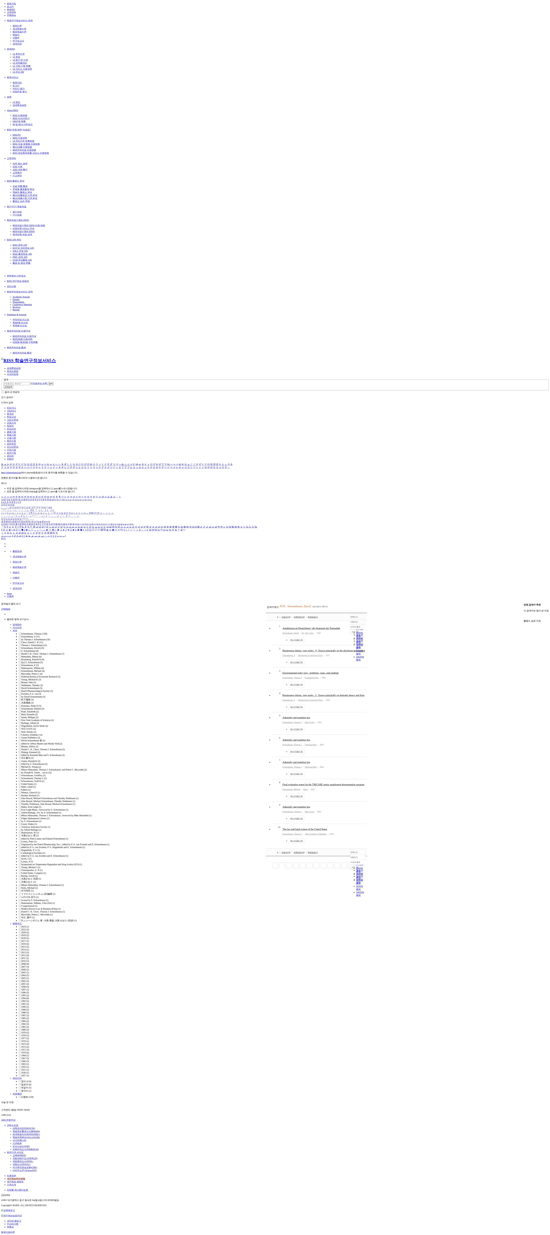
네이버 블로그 (14, 1221)
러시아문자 (12, 447)
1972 (25, 1047)
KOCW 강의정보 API (23, 248)
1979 (25, 1032)
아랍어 (10, 459)
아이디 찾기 (19, 88)
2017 (25, 941)
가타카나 (11, 411)
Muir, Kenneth (29, 714)
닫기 (3, 538)
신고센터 (17, 175)
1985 (25, 1018)
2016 (25, 944)
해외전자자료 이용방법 (24, 150)
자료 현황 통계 (20, 186)
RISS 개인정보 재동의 (18, 281)
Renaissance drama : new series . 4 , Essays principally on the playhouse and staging (323, 650)
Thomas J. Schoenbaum (34, 645)
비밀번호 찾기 (20, 91)
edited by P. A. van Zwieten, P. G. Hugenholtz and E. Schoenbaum (53, 847)
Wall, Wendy (28, 732)
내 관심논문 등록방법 (23, 141)
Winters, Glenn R (30, 792)
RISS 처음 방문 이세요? (19, 130)
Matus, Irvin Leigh (31, 807)
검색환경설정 (19, 105)
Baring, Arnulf (29, 876)
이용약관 (11, 1175)
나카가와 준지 (30, 897)
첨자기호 (11, 441)
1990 (25, 1007)
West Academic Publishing (316, 834)
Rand (305, 789)
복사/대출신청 (296, 640)
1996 (25, 992)
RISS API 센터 (14, 240)
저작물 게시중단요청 (17, 1190)
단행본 (16, 38)
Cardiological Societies (33, 853)
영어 (26, 1081)
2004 (25, 975)
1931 (25, 1070)
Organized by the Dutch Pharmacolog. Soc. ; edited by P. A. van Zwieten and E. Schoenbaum (65, 844)
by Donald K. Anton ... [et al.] (36, 772)
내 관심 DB (18, 72)
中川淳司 (27, 891)
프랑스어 (11, 423)
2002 (25, 981)
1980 (25, 1029)
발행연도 (17, 923)
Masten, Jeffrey (29, 746)
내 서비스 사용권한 (22, 69)
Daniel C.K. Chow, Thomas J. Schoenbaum (42, 654)
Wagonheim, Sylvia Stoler (34, 726)
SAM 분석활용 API (22, 260)
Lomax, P (27, 861)
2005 (25, 972)
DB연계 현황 (19, 121)
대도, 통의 (28, 917)
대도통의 (27, 758)
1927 (25, 1075)
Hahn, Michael (29, 888)
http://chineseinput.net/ (11, 472)
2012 (25, 955)
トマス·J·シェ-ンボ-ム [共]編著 (38, 894)
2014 (25, 949)
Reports (16, 310)
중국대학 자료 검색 (22, 234)
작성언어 (17, 1078)
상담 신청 (17, 166)
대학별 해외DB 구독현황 (25, 342)
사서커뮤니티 (19, 1140)
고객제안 (17, 172)
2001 (25, 984)
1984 (25, 1021)
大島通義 (27, 703)
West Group (309, 722)
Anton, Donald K (30, 761)
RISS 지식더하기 (21, 118)
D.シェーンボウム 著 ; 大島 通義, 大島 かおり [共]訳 (49, 920)
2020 (25, 932)
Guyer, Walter (29, 824)
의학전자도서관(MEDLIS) (26, 1149)
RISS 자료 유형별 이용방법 (26, 144)
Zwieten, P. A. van (31, 694)
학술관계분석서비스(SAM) (26, 1137)
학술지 (16, 35)
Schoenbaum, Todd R (32, 781)
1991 (25, 1004)
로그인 (10, 6)
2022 (25, 929)
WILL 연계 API (20, 251)
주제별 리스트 (20, 325)
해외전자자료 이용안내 (18, 331)
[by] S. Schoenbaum (32, 662)
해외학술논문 (19, 32)
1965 (25, 1064)
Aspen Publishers (30, 737)
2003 (25, 978)
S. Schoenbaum (30, 651)
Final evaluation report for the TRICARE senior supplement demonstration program (323, 784)
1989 (25, 1009)
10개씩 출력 (355, 862)
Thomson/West (311, 745)
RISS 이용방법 (20, 115)
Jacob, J (26, 858)
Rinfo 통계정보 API (22, 254)
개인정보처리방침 (16, 1178)
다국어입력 (12, 374)
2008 (25, 964)
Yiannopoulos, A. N (32, 870)
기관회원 (17, 1143)
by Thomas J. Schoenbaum (35, 639)
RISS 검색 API (20, 245)
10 (279, 827)
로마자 (10, 456)
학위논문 (17, 26)
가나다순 (17, 627)
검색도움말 (12, 371)
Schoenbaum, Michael (33, 671)
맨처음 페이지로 (275, 865)
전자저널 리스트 (21, 319)
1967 (25, 1058)
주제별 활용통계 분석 (23, 189)
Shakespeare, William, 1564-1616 (38, 903)
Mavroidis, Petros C (31, 674)
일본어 (26, 1084)
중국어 (10, 414)
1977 (25, 1038)
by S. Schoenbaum (31, 821)
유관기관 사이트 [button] (15, 1152)
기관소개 (11, 1184)
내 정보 (16, 102)
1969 (25, 1055)
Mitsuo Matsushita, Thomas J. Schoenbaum (42, 885)
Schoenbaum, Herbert (32, 709)
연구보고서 (18, 41)
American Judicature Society (35, 827)
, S (288, 655)
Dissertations (18, 302)
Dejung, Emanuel (30, 752)
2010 (25, 961)
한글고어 (11, 417)
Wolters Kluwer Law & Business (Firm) (41, 909)
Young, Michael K (31, 679)
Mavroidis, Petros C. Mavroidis (37, 914)
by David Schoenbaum (33, 696)
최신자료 (17, 212)
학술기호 (11, 435)
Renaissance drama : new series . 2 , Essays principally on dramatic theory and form (323, 695)
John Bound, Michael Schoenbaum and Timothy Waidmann (49, 798)
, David (290, 633)
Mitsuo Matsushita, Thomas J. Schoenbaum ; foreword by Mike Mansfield (56, 815)
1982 (25, 1024)
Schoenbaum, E (30, 665)
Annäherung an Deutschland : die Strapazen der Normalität (311, 628)
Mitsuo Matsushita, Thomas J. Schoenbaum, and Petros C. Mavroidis (54, 769)
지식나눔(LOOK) (21, 1146)
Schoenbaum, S (30, 636)
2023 (25, 926)
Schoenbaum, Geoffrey (33, 775)
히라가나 (11, 408)
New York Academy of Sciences (37, 720)
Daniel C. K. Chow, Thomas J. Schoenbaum (43, 749)
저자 (15, 630)
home (9, 593)
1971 (25, 1050)
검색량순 (17, 624)
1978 (25, 1035)
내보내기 (285, 617)
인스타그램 (12, 1224)
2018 (25, 938)
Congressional (29, 906)
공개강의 (17, 44)
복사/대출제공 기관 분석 (25, 195)
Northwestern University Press (310, 655)
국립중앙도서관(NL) (23, 1161)
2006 (25, 969)
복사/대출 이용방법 (22, 147)
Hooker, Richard (30, 795)
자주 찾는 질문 (20, 163)
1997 (25, 989)
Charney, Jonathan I (31, 735)
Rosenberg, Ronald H (32, 659)
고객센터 (11, 12)
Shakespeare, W (30, 832)
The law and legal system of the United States (304, 829)
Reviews (16, 307)
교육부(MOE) (19, 1155)
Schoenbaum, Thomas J (34, 634)
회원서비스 (12, 77)
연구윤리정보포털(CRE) (25, 1167)
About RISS (12, 110)
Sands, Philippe (29, 717)
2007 (25, 967)
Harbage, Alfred (30, 723)
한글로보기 (313, 617)
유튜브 (10, 1227)
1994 (25, 998)
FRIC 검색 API (20, 257)
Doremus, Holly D (31, 706)
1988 (25, 1012)
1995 (25, 995)
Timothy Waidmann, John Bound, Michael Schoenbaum (48, 804)
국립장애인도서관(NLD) (25, 1158)
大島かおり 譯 (30, 835)
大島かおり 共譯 (31, 879)
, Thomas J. (292, 834)
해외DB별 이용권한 (23, 339)
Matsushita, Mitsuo (31, 656)
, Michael (291, 789)
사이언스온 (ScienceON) (25, 1170)
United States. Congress (33, 873)
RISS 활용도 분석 (15, 181)
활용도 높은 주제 (21, 201)
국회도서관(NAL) (21, 1164)
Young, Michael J (30, 867)
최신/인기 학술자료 (16, 206)
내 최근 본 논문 (20, 60)
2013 (25, 952)
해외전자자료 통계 (16, 347)
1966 (25, 1061)
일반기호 (11, 453)
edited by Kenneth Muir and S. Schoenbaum (43, 755)
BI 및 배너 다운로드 (23, 124)
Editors (26, 790)
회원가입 (11, 3)
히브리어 (11, 429)
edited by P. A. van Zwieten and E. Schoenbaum (44, 856)
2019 (25, 935)
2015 (25, 946)
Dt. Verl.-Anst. (308, 633)
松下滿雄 (27, 699)
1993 (25, 1001)
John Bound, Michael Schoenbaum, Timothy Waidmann (48, 801)
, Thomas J (292, 678)
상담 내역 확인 (20, 169)
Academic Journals (21, 297)
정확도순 (354, 617)
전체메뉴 (11, 15)
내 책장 (16, 57)
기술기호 (11, 438)
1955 (25, 1067)
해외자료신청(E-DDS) (18, 220)
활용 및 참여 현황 (21, 263)
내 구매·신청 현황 (22, 66)
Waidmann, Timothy (32, 685)
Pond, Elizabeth (30, 711)
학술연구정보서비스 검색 (20, 20)
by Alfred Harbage (31, 830)
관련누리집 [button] (12, 1125)
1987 (25, 1015)
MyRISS (11, 9)
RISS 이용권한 (20, 138)
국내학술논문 (19, 29)
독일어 (10, 426)
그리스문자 (12, 420)
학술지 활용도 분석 (22, 192)
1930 (25, 1072)
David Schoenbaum (31, 688)
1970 (25, 1052)
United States (28, 784)
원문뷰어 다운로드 (16, 276)
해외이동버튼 (8, 1232)
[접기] (524, 616)
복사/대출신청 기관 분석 (25, 198)
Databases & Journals (16, 314)
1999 (25, 987)
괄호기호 (11, 432)
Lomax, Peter (29, 841)
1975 (25, 1044)
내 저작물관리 (20, 63)
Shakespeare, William (32, 668)
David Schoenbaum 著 (33, 740)
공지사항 (11, 286)
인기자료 (17, 215)
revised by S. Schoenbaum (34, 900)
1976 (25, 1041)
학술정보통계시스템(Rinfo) (26, 1131)
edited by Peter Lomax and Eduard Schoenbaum (44, 838)
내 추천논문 (19, 54)
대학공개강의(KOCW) (24, 1128)
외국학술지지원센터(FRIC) (26, 1134)
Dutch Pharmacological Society (37, 691)
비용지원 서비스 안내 (23, 228)
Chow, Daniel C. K (32, 642)
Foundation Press (312, 678)
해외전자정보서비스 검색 (20, 292)
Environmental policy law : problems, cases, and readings (310, 672)
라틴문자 (11, 444)
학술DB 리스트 (20, 322)
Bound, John (28, 682)
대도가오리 (28, 729)
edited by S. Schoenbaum (34, 764)
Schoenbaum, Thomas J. (34, 778)
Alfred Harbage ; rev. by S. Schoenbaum (41, 812)
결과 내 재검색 (12, 392)
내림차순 (354, 622)
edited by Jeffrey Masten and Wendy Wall (41, 743)
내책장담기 (299, 617)
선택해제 (5, 609)
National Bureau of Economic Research (40, 676)
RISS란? (17, 135)
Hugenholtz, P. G (30, 850)
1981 (25, 1027)
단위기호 (11, 450)
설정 (9, 97)
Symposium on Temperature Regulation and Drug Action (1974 (51, 864)
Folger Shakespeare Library (35, 818)
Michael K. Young (31, 767)
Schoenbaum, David (32, 648)
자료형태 (17, 1094)
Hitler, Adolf (28, 787)
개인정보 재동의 (15, 1181)
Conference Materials (22, 304)
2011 (25, 958)
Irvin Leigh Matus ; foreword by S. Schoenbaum (44, 810)
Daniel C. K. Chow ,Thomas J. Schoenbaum (43, 911)
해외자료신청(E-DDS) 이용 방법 (29, 225)
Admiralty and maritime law (296, 717)
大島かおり (28, 882)
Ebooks (16, 299)
